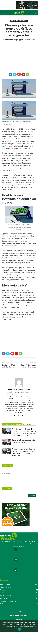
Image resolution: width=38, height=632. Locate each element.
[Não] (36, 626)
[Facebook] (15, 415)
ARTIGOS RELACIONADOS (12, 424)
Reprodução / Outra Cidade (8, 121)
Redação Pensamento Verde (14, 39)
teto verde (14, 158)
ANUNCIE (19, 619)
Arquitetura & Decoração (18, 20)
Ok (19, 629)
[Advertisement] (19, 57)
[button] (35, 12)
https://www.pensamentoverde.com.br (19, 392)
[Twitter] (22, 415)
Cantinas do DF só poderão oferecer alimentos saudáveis (9, 367)
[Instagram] (19, 415)
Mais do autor (28, 424)
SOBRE (19, 611)
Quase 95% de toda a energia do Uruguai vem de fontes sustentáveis (28, 368)
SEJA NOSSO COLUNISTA (19, 615)
